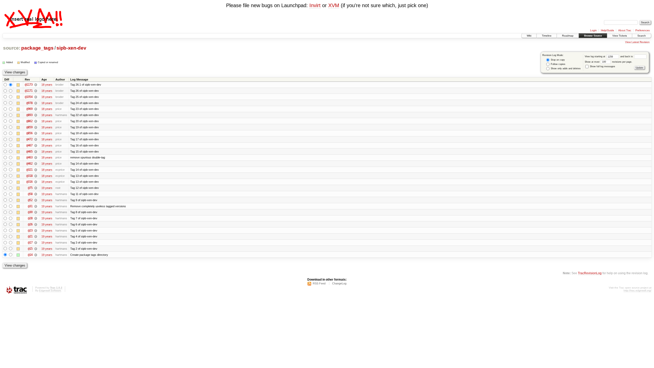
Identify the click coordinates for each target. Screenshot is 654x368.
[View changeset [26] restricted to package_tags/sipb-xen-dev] (35, 224)
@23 (30, 230)
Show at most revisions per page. (608, 62)
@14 (30, 255)
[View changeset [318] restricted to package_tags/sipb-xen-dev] (35, 176)
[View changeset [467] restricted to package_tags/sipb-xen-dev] (35, 145)
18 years (46, 84)
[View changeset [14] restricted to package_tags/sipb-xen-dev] (35, 255)
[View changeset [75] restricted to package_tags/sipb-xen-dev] (35, 188)
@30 (30, 212)
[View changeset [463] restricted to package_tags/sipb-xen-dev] (35, 157)
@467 (29, 145)
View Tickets (619, 35)
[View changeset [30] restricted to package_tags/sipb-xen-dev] (35, 212)
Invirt (315, 5)
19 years (46, 187)
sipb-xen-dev (71, 48)
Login (593, 30)
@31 (30, 206)
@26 (30, 224)
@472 (29, 139)
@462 (29, 163)
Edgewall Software (50, 290)
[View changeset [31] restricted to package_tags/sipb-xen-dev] (35, 206)
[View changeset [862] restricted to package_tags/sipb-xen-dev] (35, 121)
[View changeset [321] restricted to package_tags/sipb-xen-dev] (35, 169)
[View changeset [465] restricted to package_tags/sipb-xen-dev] (35, 151)
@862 (29, 121)
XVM (333, 5)
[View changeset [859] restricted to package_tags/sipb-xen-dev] (35, 127)
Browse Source (593, 35)
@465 (29, 151)
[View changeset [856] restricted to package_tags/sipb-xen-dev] (35, 133)
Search (641, 35)
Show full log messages (602, 66)
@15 (30, 248)
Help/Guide (607, 30)
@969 (29, 109)
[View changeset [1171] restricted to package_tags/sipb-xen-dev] (35, 91)
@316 (29, 181)
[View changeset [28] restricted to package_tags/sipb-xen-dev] (35, 218)
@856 (29, 133)
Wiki (529, 35)
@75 (30, 188)
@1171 (28, 91)
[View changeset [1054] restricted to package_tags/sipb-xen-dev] (35, 97)
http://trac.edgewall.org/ (637, 290)
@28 (30, 218)
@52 (30, 200)
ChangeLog (339, 283)
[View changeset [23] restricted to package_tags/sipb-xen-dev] (35, 230)
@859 (29, 127)
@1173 (28, 84)
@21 (30, 236)
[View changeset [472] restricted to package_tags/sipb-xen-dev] (35, 139)
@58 (30, 194)
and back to (627, 56)
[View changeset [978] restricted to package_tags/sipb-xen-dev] (35, 103)
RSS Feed (319, 283)
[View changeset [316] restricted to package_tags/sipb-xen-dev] (35, 181)
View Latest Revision (637, 42)
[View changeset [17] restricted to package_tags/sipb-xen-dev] (35, 242)
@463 (29, 157)
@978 (29, 103)
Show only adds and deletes (565, 68)
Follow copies (557, 64)
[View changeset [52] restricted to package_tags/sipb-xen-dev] (35, 200)
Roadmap (568, 35)
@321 (29, 169)
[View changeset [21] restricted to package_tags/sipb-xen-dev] (35, 236)
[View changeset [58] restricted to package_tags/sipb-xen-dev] (35, 194)
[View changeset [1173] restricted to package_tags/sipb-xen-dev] (35, 84)
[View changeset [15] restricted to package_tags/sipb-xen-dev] (35, 248)
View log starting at (595, 56)
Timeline (547, 35)
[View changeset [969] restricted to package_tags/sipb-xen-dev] (35, 109)
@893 (29, 115)
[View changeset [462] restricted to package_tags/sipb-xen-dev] (35, 163)
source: (11, 48)
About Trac (624, 30)
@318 (29, 176)
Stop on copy (557, 60)
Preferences (642, 30)
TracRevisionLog (590, 273)
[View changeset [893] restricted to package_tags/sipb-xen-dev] (35, 115)
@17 (30, 242)
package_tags (37, 48)
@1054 (28, 97)
